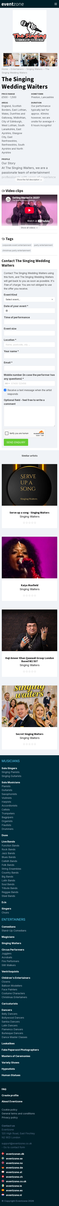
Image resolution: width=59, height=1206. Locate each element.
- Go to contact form (13, 1147)
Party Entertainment (43, 245)
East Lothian (19, 109)
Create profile (10, 1095)
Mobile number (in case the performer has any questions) (29, 376)
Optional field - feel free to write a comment (24, 402)
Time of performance (17, 317)
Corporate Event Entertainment (16, 245)
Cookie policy (9, 1109)
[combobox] (29, 344)
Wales (5, 113)
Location (10, 339)
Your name (11, 351)
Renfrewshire (9, 144)
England (6, 106)
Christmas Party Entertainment (16, 250)
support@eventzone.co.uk (17, 1143)
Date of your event (16, 306)
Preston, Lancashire (42, 97)
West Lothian (9, 125)
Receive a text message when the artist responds (29, 392)
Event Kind (10, 294)
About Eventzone (12, 1101)
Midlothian (19, 117)
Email (8, 362)
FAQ (4, 1089)
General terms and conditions (18, 1113)
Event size (10, 328)
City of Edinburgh (12, 121)
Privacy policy (10, 1117)
